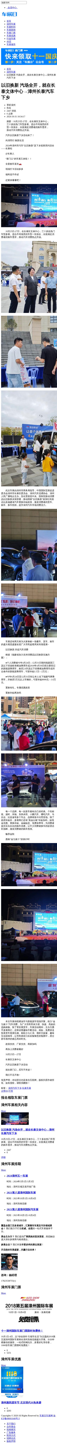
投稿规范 (11, 1429)
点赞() (4, 1091)
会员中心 (12, 7)
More (3, 1111)
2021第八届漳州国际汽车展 (22, 1209)
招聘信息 (11, 1438)
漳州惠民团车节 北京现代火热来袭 (21, 1402)
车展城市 (11, 44)
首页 (9, 21)
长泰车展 (26, 1088)
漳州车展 (11, 24)
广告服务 (11, 1432)
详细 (3, 1157)
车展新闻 (11, 30)
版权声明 (11, 1441)
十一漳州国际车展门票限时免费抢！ (22, 1330)
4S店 (9, 41)
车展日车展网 (46, 1415)
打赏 (11, 1091)
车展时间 (11, 27)
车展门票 (11, 33)
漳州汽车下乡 (15, 1088)
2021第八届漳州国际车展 (21, 1192)
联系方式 (11, 1435)
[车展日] (9, 16)
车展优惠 (11, 35)
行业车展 (11, 38)
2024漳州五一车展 (17, 1175)
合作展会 (11, 1426)
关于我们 (11, 1423)
